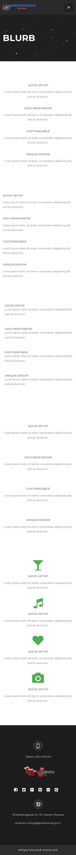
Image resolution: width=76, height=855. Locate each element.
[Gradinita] (19, 7)
